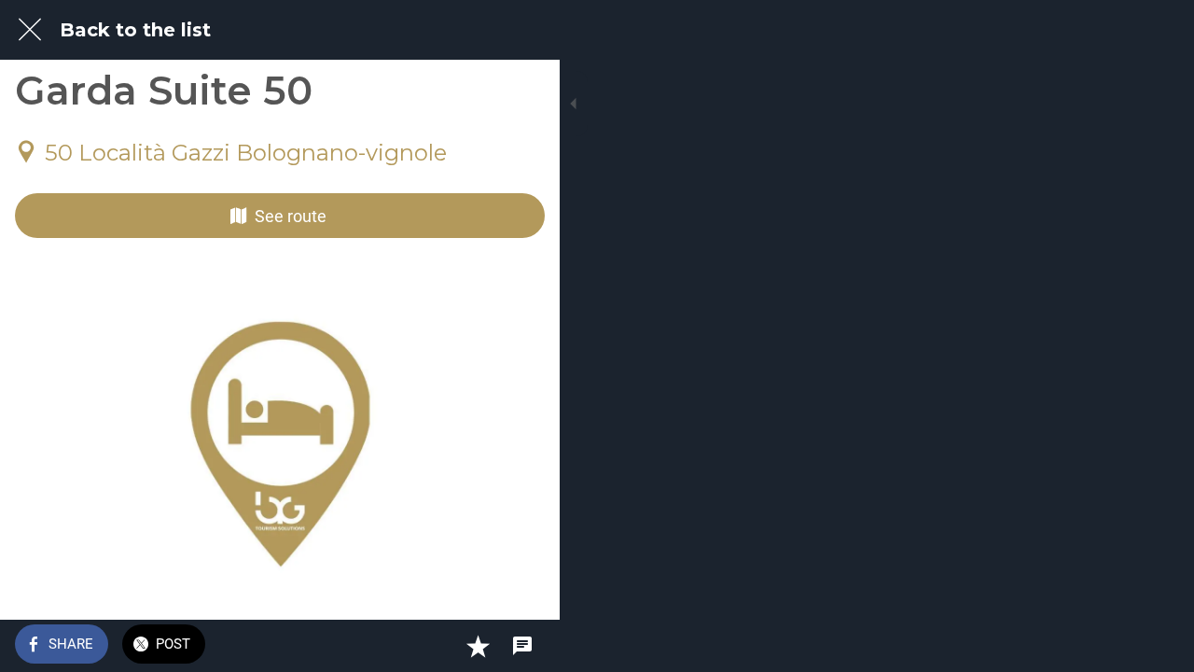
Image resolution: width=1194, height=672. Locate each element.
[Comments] (522, 645)
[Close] (30, 30)
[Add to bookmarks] (477, 645)
